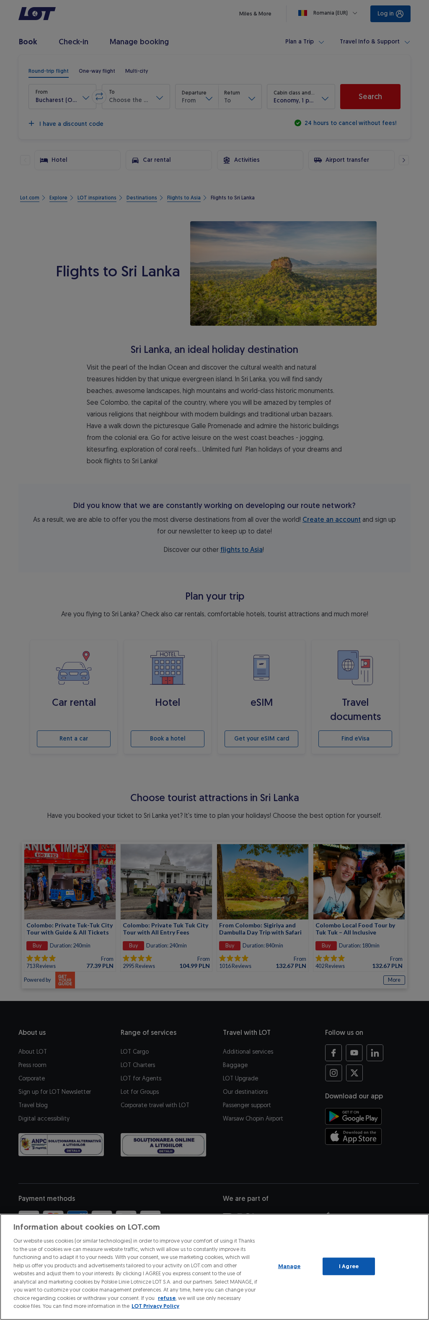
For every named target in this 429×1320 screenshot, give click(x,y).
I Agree (349, 1266)
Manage (289, 1266)
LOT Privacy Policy (155, 1306)
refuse (167, 1298)
